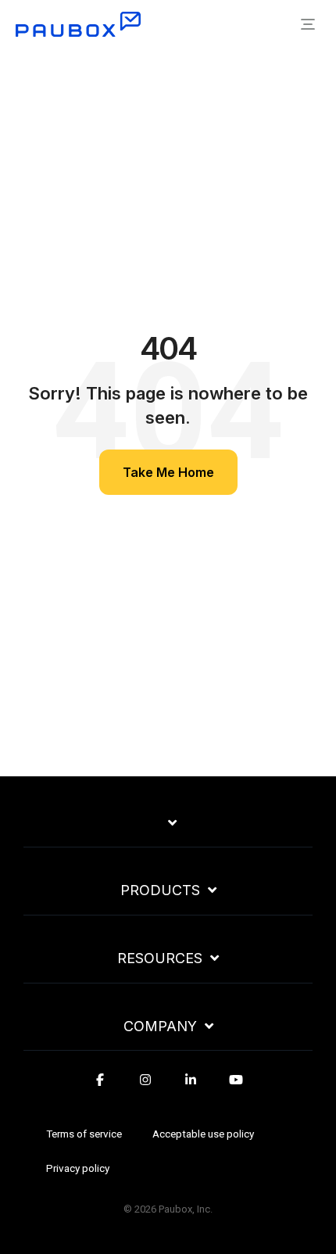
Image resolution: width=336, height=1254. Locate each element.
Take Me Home (168, 472)
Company (160, 1026)
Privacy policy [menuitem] (77, 1168)
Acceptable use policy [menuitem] (203, 1133)
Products (160, 890)
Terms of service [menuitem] (84, 1133)
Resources (159, 958)
